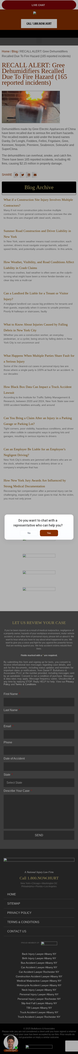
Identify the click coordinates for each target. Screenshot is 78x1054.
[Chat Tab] (39, 527)
